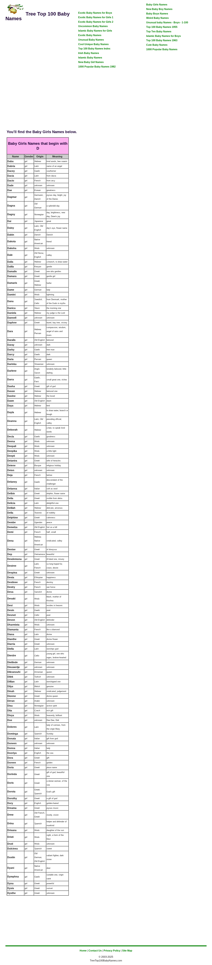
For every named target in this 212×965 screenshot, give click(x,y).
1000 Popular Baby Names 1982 (97, 66)
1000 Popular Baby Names (161, 49)
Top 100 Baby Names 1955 (161, 27)
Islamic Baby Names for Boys (163, 36)
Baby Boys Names (157, 13)
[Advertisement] (38, 46)
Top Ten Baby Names (158, 31)
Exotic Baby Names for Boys (95, 13)
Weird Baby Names (157, 18)
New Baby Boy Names (159, 9)
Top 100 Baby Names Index (94, 48)
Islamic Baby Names (90, 57)
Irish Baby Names (88, 53)
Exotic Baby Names (89, 35)
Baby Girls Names (156, 4)
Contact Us (95, 950)
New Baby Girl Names (91, 62)
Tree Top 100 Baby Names (37, 16)
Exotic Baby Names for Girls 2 (95, 22)
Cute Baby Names (156, 45)
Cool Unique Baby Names (93, 44)
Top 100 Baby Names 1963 (161, 40)
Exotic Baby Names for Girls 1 (95, 17)
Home (83, 950)
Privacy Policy (112, 950)
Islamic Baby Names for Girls (95, 30)
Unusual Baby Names (91, 39)
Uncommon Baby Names (93, 26)
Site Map (127, 950)
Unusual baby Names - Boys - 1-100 (167, 22)
